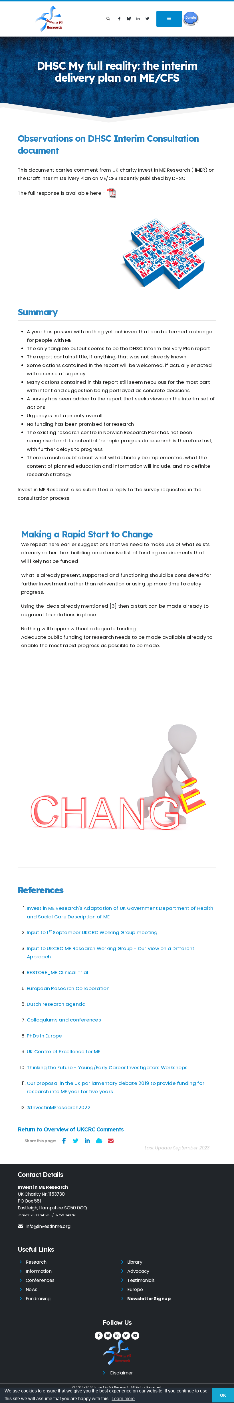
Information (38, 1271)
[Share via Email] (110, 1141)
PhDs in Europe (44, 1035)
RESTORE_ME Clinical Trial (57, 972)
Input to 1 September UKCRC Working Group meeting (92, 932)
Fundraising (38, 1298)
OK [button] (223, 1395)
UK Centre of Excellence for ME (63, 1051)
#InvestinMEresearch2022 (58, 1107)
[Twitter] (148, 19)
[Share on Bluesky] (99, 1141)
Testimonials (141, 1280)
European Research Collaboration (68, 988)
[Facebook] (119, 19)
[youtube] (135, 1336)
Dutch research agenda (56, 1004)
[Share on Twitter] (75, 1141)
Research (36, 1262)
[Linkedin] (138, 19)
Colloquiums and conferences (64, 1019)
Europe (135, 1289)
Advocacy (138, 1271)
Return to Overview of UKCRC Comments (71, 1129)
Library (134, 1262)
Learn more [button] (123, 1398)
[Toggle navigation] (169, 19)
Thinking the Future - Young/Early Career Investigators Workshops (107, 1067)
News (31, 1289)
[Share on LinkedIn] (87, 1141)
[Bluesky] (129, 19)
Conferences (40, 1280)
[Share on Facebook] (64, 1141)
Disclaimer (121, 1373)
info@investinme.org (48, 1226)
